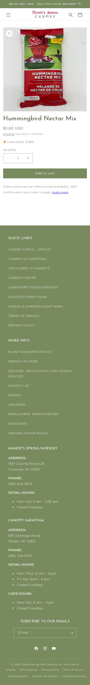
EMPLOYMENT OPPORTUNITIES (33, 414)
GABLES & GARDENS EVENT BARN (35, 306)
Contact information (45, 676)
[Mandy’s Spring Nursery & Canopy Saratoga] (45, 14)
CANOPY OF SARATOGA (27, 259)
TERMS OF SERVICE (24, 316)
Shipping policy (18, 676)
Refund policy (28, 669)
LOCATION (16, 405)
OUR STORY (17, 424)
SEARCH (15, 395)
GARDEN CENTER (22, 278)
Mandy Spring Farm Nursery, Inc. (42, 664)
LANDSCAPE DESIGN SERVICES (33, 287)
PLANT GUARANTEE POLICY (30, 352)
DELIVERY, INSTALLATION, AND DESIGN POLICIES (39, 373)
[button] (8, 15)
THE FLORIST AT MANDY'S (29, 268)
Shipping (8, 134)
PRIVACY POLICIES (23, 361)
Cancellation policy (74, 676)
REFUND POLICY (21, 325)
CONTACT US (18, 386)
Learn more (60, 192)
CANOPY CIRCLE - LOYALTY (29, 249)
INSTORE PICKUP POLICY (28, 433)
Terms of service (73, 669)
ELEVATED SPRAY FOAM (27, 297)
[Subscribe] (71, 633)
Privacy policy (50, 669)
